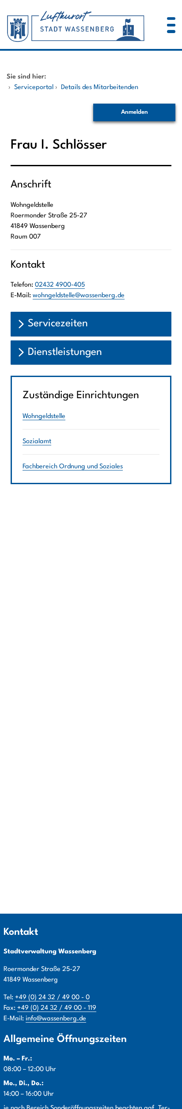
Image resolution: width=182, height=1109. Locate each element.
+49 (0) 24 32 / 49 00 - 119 (56, 1008)
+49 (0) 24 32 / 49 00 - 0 (52, 997)
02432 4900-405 (60, 285)
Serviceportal (33, 87)
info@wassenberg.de (56, 1019)
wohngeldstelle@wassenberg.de (79, 295)
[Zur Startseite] (76, 24)
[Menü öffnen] (171, 24)
